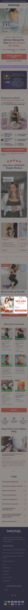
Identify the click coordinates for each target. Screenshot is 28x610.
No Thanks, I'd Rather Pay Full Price (20, 312)
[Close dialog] (26, 297)
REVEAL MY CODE (21, 310)
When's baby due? (17, 307)
